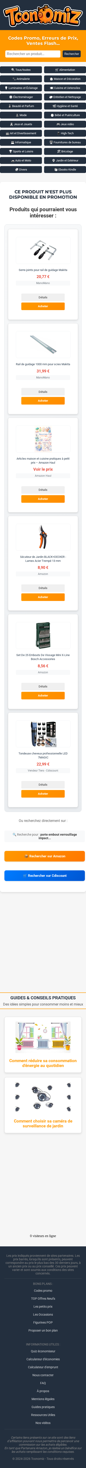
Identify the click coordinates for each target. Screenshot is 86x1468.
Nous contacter (43, 1375)
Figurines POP (43, 1322)
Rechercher (71, 54)
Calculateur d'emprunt (43, 1367)
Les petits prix (43, 1306)
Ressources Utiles (43, 1415)
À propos (43, 1391)
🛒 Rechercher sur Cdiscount (45, 876)
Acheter (43, 306)
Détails (43, 297)
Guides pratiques (43, 1407)
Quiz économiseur (43, 1351)
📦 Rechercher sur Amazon (44, 856)
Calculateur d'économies (43, 1359)
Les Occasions (43, 1314)
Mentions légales (43, 1399)
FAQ (43, 1383)
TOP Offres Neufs (43, 1298)
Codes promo (43, 1290)
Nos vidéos (43, 1423)
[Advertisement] (43, 944)
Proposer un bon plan (43, 1330)
